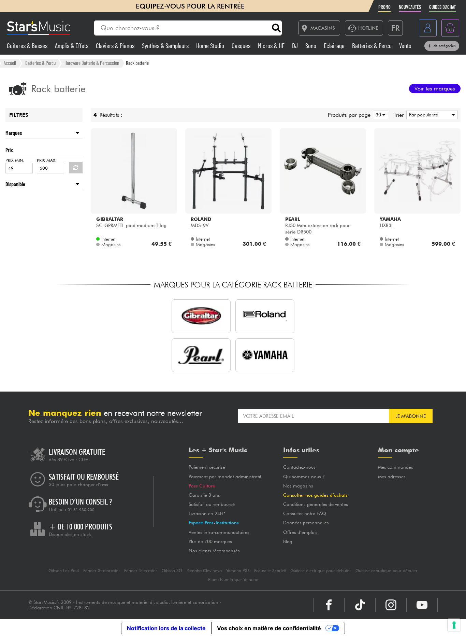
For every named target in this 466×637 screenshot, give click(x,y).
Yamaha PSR (238, 570)
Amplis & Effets (72, 45)
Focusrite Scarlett (270, 570)
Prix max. (47, 160)
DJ (295, 45)
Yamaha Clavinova (204, 570)
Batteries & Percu (372, 45)
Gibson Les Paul (63, 570)
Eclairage (335, 45)
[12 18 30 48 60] (379, 115)
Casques (242, 45)
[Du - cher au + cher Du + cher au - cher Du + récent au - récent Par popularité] (431, 115)
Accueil (10, 63)
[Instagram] (391, 605)
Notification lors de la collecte (166, 628)
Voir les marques (434, 88)
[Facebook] (329, 605)
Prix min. (15, 160)
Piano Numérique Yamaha (233, 579)
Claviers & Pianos (116, 45)
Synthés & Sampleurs (166, 45)
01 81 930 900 (81, 509)
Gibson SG (172, 570)
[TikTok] (360, 605)
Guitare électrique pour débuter (320, 570)
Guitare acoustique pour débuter (386, 570)
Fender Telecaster (140, 570)
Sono (311, 45)
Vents (405, 45)
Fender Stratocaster (101, 570)
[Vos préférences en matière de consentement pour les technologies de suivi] (454, 625)
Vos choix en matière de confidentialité (269, 628)
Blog (287, 541)
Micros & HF (272, 45)
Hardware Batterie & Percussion (91, 63)
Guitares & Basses (28, 45)
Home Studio (210, 45)
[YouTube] (422, 605)
